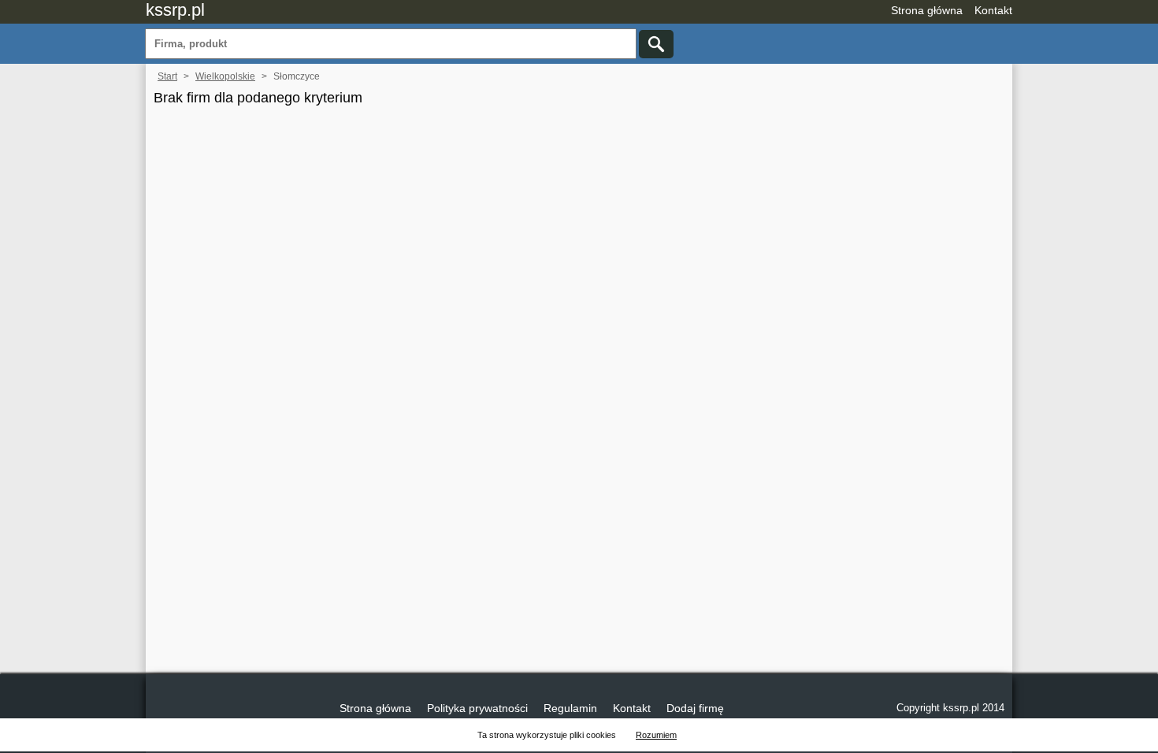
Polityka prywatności (477, 708)
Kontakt (993, 10)
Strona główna (927, 10)
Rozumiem (656, 735)
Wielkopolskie (225, 76)
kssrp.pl (175, 10)
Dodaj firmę (695, 708)
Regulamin (570, 708)
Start (167, 76)
